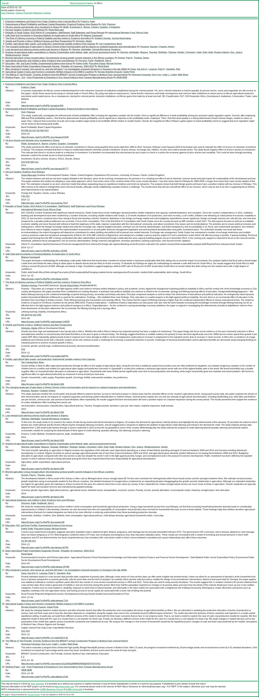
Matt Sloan (183, 75)
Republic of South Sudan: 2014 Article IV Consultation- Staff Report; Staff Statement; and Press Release (55, 33)
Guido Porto (129, 72)
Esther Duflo (82, 63)
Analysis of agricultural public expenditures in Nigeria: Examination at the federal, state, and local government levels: (60, 52)
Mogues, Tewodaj (148, 52)
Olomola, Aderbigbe (81, 49)
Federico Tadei (88, 21)
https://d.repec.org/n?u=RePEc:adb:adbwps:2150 (44, 677)
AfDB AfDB (121, 77)
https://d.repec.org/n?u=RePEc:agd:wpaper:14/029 (45, 322)
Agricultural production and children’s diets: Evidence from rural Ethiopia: (40, 61)
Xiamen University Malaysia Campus (33, 13)
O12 (23, 349)
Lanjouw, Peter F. (157, 69)
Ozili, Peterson (109, 24)
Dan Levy (156, 75)
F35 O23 (25, 196)
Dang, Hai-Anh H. (139, 69)
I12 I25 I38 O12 (28, 541)
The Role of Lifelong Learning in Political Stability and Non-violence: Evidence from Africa (48, 38)
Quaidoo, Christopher (110, 27)
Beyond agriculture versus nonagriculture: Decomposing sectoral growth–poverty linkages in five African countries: (59, 58)
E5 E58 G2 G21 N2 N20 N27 (35, 130)
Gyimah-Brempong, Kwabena (106, 49)
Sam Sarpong (7, 13)
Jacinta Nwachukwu (121, 38)
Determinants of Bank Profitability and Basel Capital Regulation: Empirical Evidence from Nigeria (51, 24)
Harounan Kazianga (141, 75)
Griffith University (74, 689)
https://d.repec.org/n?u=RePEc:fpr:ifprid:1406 (42, 384)
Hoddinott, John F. (103, 61)
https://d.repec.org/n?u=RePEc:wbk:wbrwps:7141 (44, 600)
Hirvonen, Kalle (86, 61)
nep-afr (5, 3)
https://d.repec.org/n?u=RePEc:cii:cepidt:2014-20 (44, 638)
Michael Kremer (114, 63)
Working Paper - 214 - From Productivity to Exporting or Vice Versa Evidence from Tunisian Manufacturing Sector (59, 77)
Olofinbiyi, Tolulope (167, 52)
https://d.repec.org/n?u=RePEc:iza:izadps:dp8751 (45, 356)
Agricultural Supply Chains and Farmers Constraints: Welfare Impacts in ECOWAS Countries (49, 72)
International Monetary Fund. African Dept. (128, 33)
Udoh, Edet (201, 52)
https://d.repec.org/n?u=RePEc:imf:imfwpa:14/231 (44, 279)
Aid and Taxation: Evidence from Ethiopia (25, 30)
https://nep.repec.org (64, 686)
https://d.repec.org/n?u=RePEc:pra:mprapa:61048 (45, 137)
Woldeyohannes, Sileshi (17, 55)
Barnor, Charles (91, 27)
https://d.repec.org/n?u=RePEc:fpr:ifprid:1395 (42, 469)
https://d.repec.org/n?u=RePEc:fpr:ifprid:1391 (42, 497)
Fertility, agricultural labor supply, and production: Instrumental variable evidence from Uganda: (50, 44)
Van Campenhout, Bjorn (110, 44)
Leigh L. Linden (169, 75)
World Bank (103, 66)
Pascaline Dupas (97, 63)
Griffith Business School (51, 689)
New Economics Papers (81, 3)
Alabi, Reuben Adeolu (218, 52)
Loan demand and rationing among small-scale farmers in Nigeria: (36, 49)
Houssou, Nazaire (149, 47)
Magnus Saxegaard (93, 35)
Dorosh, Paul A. (125, 58)
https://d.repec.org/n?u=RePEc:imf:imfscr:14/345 (44, 251)
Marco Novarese (130, 686)
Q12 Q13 (25, 631)
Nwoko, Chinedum (186, 52)
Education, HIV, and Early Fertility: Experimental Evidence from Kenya (38, 63)
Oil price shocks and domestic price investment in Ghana (32, 27)
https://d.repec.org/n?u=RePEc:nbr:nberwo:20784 (44, 547)
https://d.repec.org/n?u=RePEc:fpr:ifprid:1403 (42, 440)
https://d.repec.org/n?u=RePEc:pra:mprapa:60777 (45, 169)
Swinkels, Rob (173, 69)
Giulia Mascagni (56, 30)
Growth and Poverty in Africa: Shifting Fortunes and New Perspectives (38, 41)
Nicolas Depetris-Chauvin (110, 72)
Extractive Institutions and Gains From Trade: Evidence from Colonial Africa (41, 21)
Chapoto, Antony (167, 47)
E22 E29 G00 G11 (30, 162)
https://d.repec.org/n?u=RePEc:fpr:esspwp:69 (42, 522)
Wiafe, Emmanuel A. (73, 27)
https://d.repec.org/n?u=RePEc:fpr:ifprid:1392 (42, 412)
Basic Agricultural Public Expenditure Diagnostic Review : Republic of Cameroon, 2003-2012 (49, 66)
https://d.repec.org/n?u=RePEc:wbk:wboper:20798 (45, 567)
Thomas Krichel (33, 695)
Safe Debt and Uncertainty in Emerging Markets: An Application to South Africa (42, 35)
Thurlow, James (141, 58)
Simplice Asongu (103, 38)
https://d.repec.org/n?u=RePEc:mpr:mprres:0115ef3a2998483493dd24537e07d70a (60, 664)
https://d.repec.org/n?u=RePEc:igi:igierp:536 (42, 106)
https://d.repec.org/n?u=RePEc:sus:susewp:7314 (44, 203)
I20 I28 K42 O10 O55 (31, 315)
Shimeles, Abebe (84, 41)
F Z (22, 657)
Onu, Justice (236, 52)
